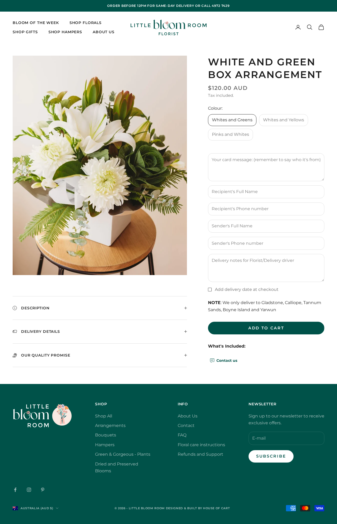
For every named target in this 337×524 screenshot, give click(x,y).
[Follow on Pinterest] (42, 489)
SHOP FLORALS (86, 22)
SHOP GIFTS (25, 31)
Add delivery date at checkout (247, 289)
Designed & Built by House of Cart (198, 508)
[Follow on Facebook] (15, 489)
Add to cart (266, 327)
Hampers (105, 444)
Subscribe (271, 456)
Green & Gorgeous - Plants (122, 454)
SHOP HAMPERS (65, 31)
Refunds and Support (200, 454)
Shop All (103, 416)
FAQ (182, 435)
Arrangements (110, 425)
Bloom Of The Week (36, 22)
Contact (186, 425)
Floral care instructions (201, 444)
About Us (104, 31)
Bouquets (105, 435)
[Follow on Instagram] (29, 489)
